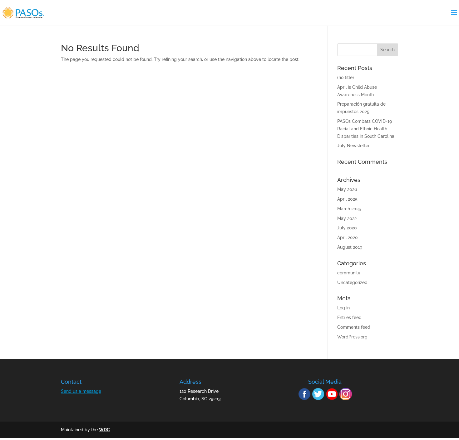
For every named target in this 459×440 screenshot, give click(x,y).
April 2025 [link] (347, 199)
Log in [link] (343, 307)
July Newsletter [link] (353, 145)
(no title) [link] (345, 77)
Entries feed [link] (349, 317)
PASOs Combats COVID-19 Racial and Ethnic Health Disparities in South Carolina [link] (365, 129)
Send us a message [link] (81, 391)
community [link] (348, 272)
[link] (23, 12)
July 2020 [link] (347, 227)
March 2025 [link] (349, 208)
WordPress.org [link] (352, 336)
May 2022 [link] (347, 218)
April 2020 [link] (347, 237)
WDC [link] (104, 429)
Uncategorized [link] (352, 282)
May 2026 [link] (347, 189)
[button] (387, 49)
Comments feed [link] (353, 327)
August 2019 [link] (349, 247)
